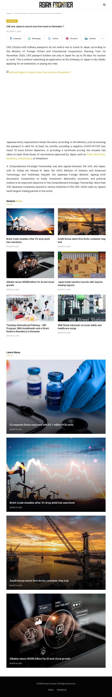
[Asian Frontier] (56, 4)
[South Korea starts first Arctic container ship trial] (82, 221)
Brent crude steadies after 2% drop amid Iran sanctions (28, 241)
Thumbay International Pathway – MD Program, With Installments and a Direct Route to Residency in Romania (27, 328)
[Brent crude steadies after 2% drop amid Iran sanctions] (30, 221)
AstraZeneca (25, 158)
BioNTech (99, 154)
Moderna (11, 158)
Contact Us (62, 690)
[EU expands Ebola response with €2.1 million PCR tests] (56, 397)
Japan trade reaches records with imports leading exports (80, 284)
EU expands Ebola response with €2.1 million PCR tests (42, 424)
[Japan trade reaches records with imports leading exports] (82, 265)
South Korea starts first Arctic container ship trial (82, 241)
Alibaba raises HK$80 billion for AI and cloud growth (30, 284)
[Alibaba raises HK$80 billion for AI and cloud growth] (30, 265)
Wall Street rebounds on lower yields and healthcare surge (80, 327)
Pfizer (90, 154)
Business (12, 21)
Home (9, 13)
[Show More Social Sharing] (103, 38)
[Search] (104, 4)
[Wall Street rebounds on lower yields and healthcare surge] (82, 308)
